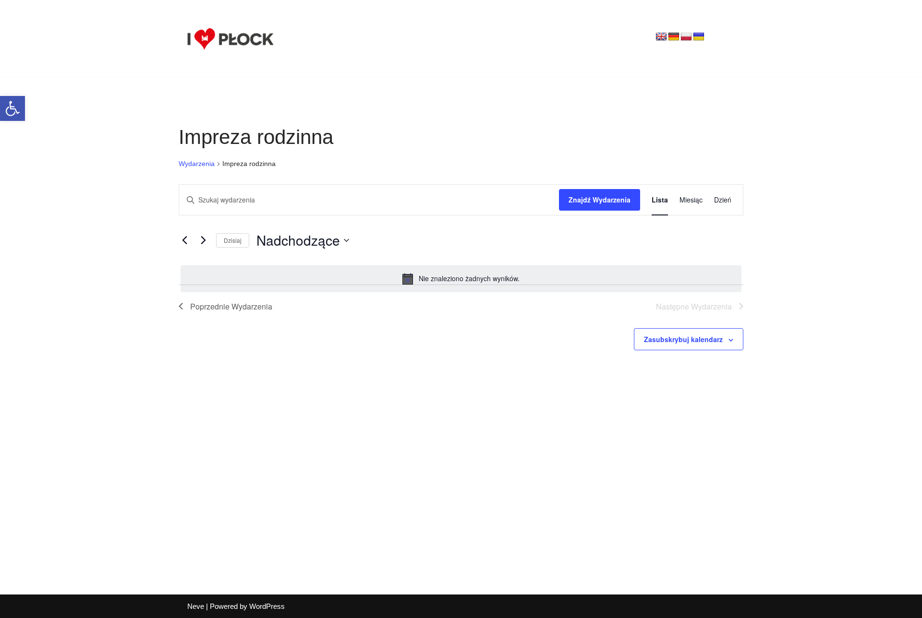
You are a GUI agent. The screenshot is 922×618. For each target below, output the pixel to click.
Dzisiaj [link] (233, 240)
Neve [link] (195, 606)
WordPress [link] (267, 606)
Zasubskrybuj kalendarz (683, 339)
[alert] (461, 278)
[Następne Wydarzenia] (203, 240)
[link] (12, 108)
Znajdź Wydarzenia (600, 199)
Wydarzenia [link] (197, 163)
